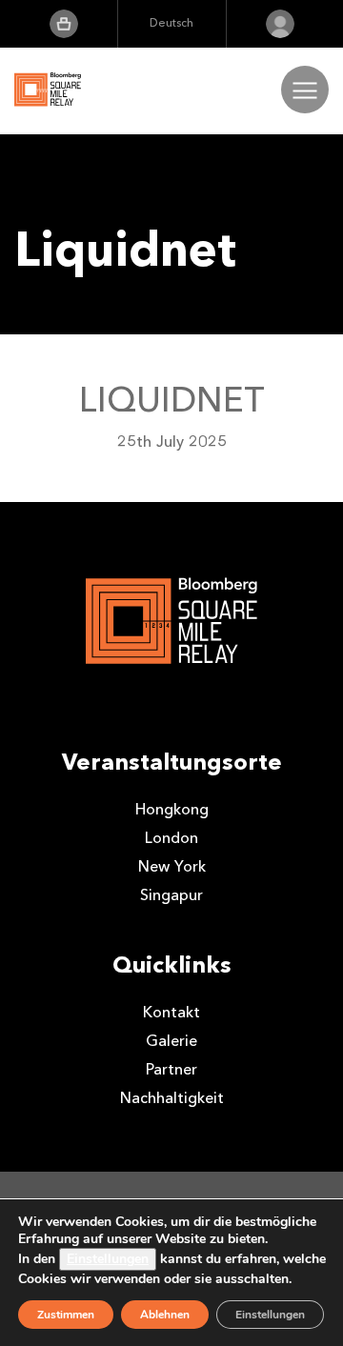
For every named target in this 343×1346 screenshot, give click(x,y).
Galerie (171, 1041)
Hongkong (172, 809)
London (171, 838)
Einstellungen (108, 1259)
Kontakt (171, 1012)
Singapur (171, 895)
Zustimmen (65, 1314)
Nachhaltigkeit (172, 1098)
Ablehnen (165, 1314)
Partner (171, 1069)
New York (172, 866)
